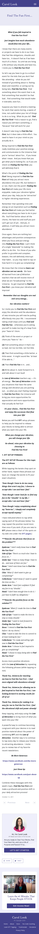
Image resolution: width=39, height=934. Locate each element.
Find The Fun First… (19, 16)
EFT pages (26, 533)
